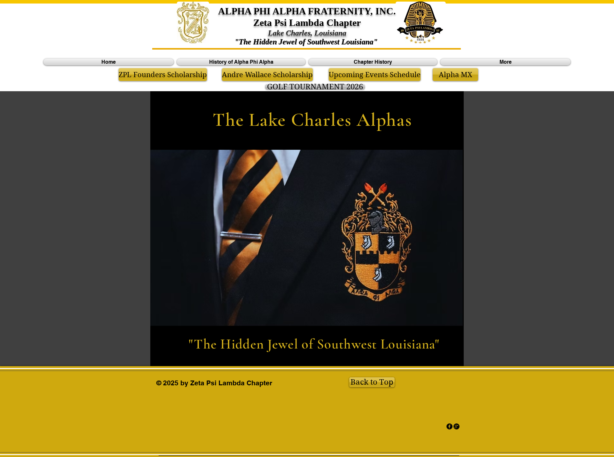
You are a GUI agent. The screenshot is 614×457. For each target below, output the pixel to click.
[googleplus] (456, 426)
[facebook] (449, 426)
